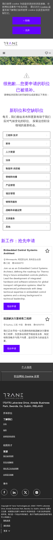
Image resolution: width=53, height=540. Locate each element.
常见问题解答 (8, 462)
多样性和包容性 (9, 436)
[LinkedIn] (14, 492)
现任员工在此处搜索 (11, 468)
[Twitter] (25, 492)
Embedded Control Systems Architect (20, 252)
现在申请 (11, 306)
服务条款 (7, 525)
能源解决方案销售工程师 (18, 318)
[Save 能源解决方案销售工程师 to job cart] (47, 319)
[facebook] (4, 492)
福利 (5, 430)
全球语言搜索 (8, 475)
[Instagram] (36, 492)
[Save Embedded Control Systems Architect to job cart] (47, 251)
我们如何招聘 (8, 456)
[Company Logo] (10, 44)
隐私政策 (6, 520)
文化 (5, 424)
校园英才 (7, 445)
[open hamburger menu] (4, 53)
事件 (5, 484)
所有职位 (7, 413)
